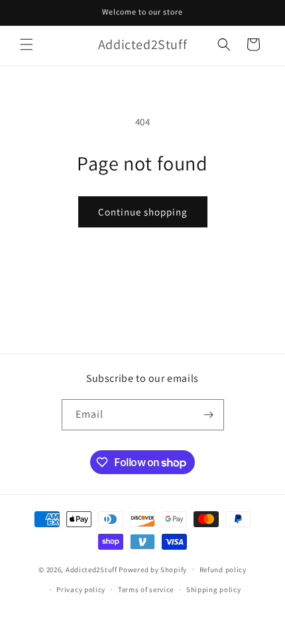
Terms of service (146, 589)
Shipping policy (213, 589)
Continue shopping (143, 212)
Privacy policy (80, 589)
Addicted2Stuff (91, 569)
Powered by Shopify (153, 569)
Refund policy (223, 569)
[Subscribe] (208, 414)
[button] (26, 44)
